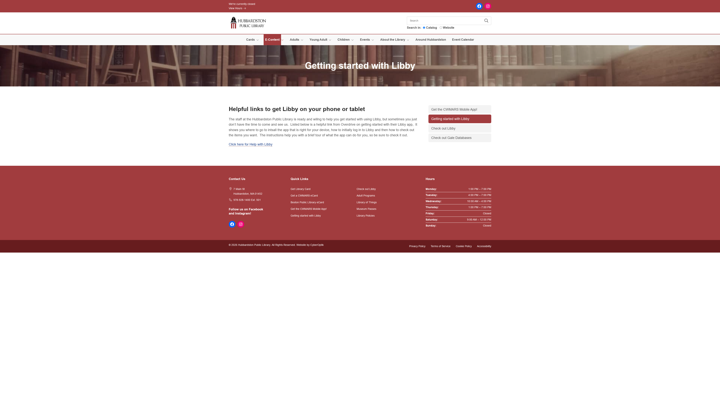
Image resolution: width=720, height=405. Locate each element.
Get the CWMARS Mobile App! (454, 109)
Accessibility (484, 246)
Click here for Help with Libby (250, 144)
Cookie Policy (464, 246)
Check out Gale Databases (451, 138)
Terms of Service (441, 246)
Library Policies (366, 215)
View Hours (236, 8)
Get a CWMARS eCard (304, 195)
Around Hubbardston (431, 39)
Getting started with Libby (450, 119)
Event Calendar (463, 39)
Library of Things (367, 202)
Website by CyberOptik (310, 244)
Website (448, 27)
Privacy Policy (417, 246)
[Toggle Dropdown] (258, 39)
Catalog (431, 27)
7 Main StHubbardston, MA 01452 (247, 191)
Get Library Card (300, 189)
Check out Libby (443, 128)
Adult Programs (366, 195)
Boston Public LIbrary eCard (307, 202)
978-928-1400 (241, 199)
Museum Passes (366, 208)
